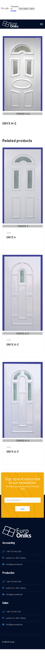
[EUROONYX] (10, 24)
